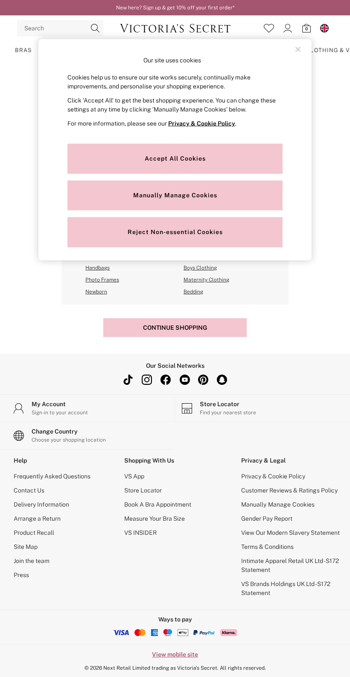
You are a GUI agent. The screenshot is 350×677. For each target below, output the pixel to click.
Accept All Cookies (175, 158)
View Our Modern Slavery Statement (290, 532)
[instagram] (146, 379)
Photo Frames (102, 280)
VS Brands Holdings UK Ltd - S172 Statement (285, 588)
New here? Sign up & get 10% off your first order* (175, 8)
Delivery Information (41, 504)
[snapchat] (222, 379)
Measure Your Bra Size (154, 518)
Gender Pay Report (266, 518)
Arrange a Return (37, 518)
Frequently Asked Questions (52, 476)
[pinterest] (203, 379)
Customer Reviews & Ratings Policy (289, 490)
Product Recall (34, 532)
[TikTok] (128, 379)
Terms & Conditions (267, 546)
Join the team (32, 560)
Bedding (193, 292)
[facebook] (165, 379)
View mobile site (175, 654)
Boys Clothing (200, 268)
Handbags (97, 268)
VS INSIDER (140, 532)
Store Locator (143, 490)
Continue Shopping (175, 327)
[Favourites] (269, 28)
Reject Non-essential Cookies (175, 232)
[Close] (298, 49)
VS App (134, 476)
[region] (175, 150)
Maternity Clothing (206, 280)
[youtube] (184, 379)
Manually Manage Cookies (278, 504)
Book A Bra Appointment (157, 504)
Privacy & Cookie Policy (273, 476)
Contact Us (29, 490)
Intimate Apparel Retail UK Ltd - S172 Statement (290, 565)
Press (21, 574)
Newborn (96, 292)
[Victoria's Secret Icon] (175, 28)
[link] (287, 28)
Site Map (26, 546)
